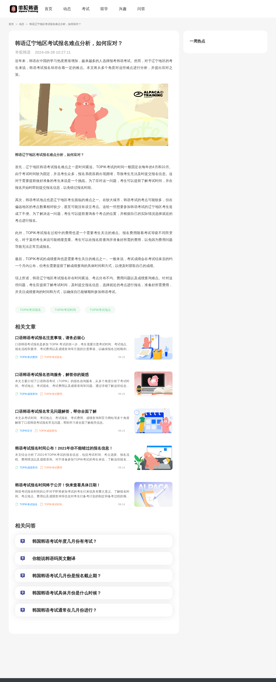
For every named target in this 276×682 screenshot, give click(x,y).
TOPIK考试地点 (100, 310)
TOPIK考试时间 (65, 310)
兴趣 (123, 9)
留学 (104, 9)
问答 (141, 9)
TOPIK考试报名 (30, 310)
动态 (67, 9)
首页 (48, 9)
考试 (85, 9)
